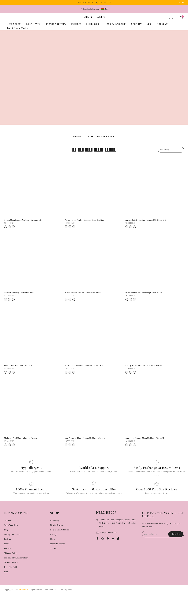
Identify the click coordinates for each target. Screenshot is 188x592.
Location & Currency (91, 9)
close (6, 2)
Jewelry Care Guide (11, 534)
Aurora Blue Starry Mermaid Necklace (19, 293)
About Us (162, 23)
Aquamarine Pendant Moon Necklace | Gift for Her (145, 438)
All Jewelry (54, 520)
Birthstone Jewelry (57, 544)
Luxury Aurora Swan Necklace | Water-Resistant (144, 365)
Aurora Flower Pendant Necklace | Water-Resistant (84, 220)
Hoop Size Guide (10, 567)
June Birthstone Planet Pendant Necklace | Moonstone (85, 438)
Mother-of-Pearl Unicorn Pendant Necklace (21, 438)
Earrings (76, 23)
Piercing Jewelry (56, 23)
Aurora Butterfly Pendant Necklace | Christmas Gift (145, 220)
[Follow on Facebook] (97, 538)
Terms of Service (10, 562)
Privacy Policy (67, 590)
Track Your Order (17, 28)
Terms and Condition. (52, 590)
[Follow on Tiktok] (118, 538)
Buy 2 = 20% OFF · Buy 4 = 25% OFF (94, 2)
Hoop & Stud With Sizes (59, 530)
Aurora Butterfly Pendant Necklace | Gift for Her (84, 365)
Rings (52, 539)
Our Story (8, 520)
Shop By (136, 23)
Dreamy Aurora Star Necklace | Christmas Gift (143, 293)
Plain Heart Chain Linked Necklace (18, 365)
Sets (149, 23)
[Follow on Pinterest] (108, 538)
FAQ (6, 530)
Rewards (7, 548)
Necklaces (92, 23)
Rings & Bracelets (115, 23)
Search (6, 544)
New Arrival (33, 23)
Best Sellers (14, 23)
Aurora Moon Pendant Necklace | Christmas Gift (23, 220)
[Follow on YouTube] (113, 538)
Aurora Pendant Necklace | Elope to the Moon (83, 293)
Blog (6, 572)
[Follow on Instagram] (102, 538)
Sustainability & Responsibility (16, 558)
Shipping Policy (10, 553)
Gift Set (53, 548)
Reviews (7, 539)
